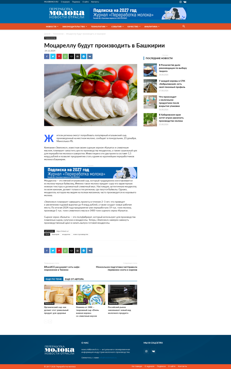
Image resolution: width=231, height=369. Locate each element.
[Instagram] (180, 2)
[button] (183, 26)
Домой (47, 33)
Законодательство (73, 26)
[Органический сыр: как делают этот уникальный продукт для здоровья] (58, 295)
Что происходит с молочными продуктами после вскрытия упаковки (169, 101)
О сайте (85, 1)
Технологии (98, 26)
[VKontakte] (185, 2)
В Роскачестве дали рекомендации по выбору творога (173, 68)
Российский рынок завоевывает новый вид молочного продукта (119, 310)
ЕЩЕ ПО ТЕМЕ (54, 279)
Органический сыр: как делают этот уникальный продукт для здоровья (56, 310)
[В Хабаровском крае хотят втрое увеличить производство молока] (150, 119)
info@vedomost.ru (108, 357)
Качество (133, 26)
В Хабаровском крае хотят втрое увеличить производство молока (171, 117)
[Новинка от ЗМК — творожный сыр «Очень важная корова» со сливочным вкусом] (90, 295)
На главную (137, 366)
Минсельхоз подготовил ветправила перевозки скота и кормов (116, 268)
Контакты (95, 1)
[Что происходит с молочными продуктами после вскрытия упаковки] (150, 102)
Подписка (76, 1)
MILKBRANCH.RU (51, 1)
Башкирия (55, 234)
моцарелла (66, 234)
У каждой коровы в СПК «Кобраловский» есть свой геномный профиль (172, 84)
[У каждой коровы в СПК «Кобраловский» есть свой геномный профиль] (150, 86)
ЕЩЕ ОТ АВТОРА (74, 279)
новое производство (80, 234)
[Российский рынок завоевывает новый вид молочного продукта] (122, 295)
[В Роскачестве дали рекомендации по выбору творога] (150, 70)
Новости (51, 26)
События (116, 26)
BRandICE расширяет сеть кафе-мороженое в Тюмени (62, 268)
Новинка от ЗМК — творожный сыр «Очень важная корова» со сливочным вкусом (87, 311)
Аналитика (150, 26)
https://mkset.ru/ (63, 231)
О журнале (65, 1)
